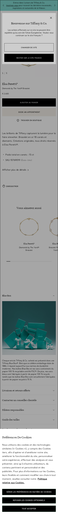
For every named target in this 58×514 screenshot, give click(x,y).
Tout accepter (29, 509)
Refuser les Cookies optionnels (29, 500)
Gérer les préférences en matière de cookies (29, 492)
